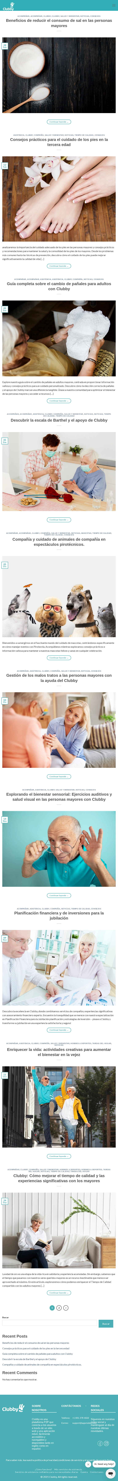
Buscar (5, 1317)
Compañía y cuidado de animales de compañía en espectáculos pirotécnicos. (42, 1364)
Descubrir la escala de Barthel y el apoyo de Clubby (59, 420)
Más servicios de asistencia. (68, 1469)
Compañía (39, 135)
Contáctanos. (97, 1472)
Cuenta (84, 1472)
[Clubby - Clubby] (17, 6)
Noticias (84, 16)
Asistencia (18, 135)
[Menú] (114, 5)
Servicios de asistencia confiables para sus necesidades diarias (46, 1472)
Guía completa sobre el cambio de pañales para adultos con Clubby (37, 1353)
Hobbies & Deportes (81, 1043)
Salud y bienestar (70, 16)
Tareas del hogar (101, 1043)
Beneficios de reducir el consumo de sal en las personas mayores (35, 1342)
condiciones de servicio (70, 1460)
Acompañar (23, 16)
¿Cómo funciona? (43, 1469)
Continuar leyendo (59, 122)
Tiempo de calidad (84, 135)
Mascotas (86, 533)
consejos (95, 16)
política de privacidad (46, 1460)
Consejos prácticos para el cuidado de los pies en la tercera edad (35, 1348)
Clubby (47, 16)
